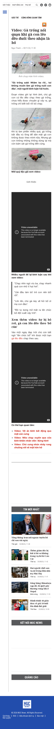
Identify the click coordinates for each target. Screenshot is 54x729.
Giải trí (15, 17)
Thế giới (14, 544)
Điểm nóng (34, 594)
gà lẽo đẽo (17, 338)
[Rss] (41, 5)
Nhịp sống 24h (17, 5)
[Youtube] (49, 5)
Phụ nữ (28, 5)
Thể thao (33, 609)
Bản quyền (7, 718)
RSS (14, 716)
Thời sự (32, 562)
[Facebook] (45, 5)
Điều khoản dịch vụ (26, 716)
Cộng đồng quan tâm (31, 17)
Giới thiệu (6, 5)
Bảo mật (40, 716)
